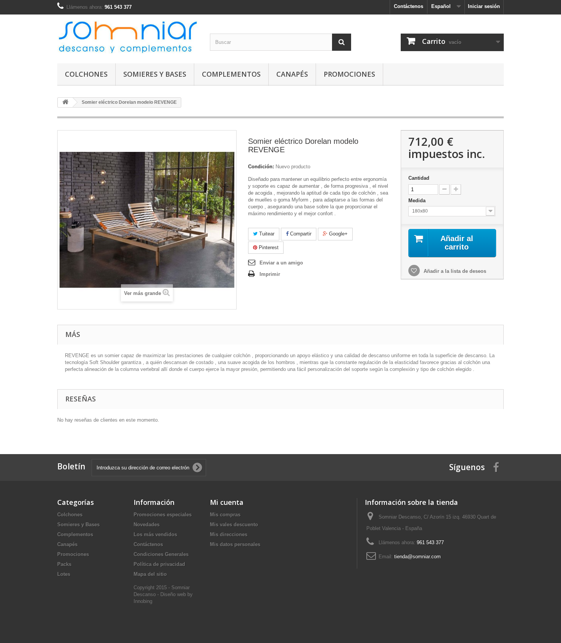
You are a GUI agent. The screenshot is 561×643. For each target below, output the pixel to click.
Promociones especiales (163, 514)
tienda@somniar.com (417, 556)
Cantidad (418, 178)
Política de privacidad (159, 564)
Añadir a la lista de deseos (454, 271)
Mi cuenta (226, 502)
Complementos (231, 74)
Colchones (86, 74)
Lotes (63, 574)
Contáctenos (408, 6)
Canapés (292, 74)
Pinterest (268, 247)
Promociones (349, 74)
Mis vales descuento (234, 524)
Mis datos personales (235, 544)
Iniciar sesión (484, 6)
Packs (64, 564)
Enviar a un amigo (281, 263)
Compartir (300, 234)
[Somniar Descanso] (127, 37)
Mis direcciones (228, 534)
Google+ (337, 234)
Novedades (147, 524)
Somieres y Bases (154, 74)
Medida (417, 200)
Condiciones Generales (161, 554)
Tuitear (266, 234)
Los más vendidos (155, 534)
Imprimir (270, 274)
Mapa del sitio (150, 574)
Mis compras (225, 514)
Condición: (261, 166)
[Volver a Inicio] (65, 102)
